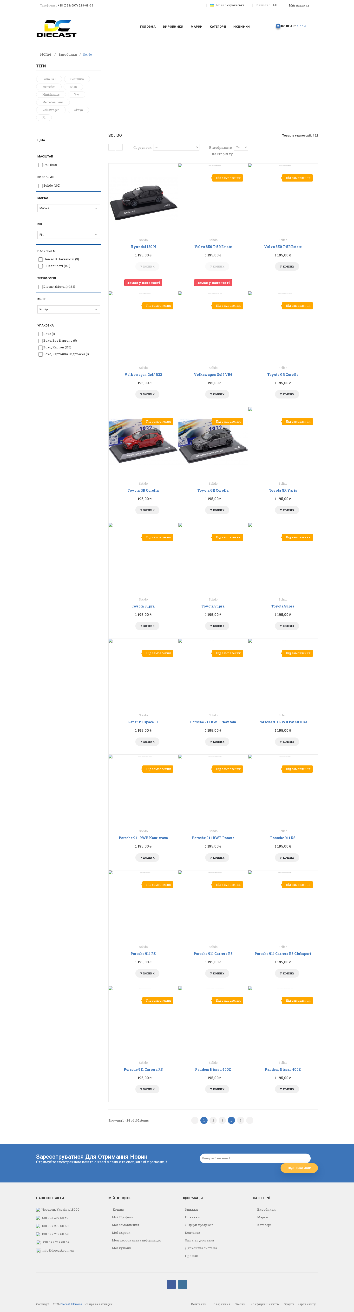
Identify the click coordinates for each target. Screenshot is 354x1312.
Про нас (191, 1255)
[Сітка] (111, 147)
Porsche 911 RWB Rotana (213, 838)
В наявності (56, 266)
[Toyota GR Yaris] (283, 441)
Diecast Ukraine (71, 1304)
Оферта (289, 1304)
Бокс (49, 334)
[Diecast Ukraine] (56, 28)
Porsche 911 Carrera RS (213, 953)
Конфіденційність (264, 1304)
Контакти (192, 1232)
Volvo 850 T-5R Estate (213, 246)
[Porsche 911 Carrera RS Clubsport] (283, 905)
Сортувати (142, 147)
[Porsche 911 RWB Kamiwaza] (143, 789)
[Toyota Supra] (143, 557)
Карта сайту (306, 1304)
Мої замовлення (125, 1225)
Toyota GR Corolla (282, 374)
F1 (44, 117)
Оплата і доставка (199, 1240)
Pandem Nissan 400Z (213, 1069)
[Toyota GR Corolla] (283, 326)
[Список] (119, 147)
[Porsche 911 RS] (283, 789)
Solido (51, 185)
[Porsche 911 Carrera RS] (213, 905)
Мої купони (121, 1248)
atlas (73, 87)
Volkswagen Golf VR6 (213, 374)
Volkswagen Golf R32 (143, 374)
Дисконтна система (200, 1248)
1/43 (50, 165)
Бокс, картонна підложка (66, 354)
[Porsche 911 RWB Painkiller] (283, 673)
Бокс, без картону (60, 340)
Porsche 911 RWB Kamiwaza (143, 838)
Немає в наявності (61, 259)
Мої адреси (121, 1232)
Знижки (191, 1209)
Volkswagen (50, 110)
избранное (262, 26)
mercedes (48, 87)
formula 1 (49, 79)
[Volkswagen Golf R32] (143, 326)
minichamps (51, 94)
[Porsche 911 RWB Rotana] (213, 789)
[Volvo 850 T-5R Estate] (213, 198)
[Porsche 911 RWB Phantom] (213, 673)
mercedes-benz (53, 102)
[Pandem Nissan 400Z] (213, 1021)
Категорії (264, 1225)
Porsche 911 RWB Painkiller (282, 722)
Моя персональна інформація (136, 1240)
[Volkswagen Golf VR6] (213, 326)
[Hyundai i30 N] (143, 198)
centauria (77, 79)
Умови (240, 1304)
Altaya (78, 110)
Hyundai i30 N (143, 246)
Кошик (118, 1209)
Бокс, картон (57, 347)
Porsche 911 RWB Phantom (213, 722)
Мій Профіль (122, 1217)
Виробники (68, 54)
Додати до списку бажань (138, 266)
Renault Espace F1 (143, 722)
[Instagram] (182, 1284)
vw (76, 94)
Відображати (220, 147)
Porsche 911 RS (282, 838)
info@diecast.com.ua (58, 1250)
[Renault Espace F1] (143, 673)
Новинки (192, 1217)
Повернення (220, 1304)
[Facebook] (171, 1284)
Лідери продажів (198, 1225)
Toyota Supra (143, 606)
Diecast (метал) (59, 286)
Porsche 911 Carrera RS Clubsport (283, 953)
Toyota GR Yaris (283, 490)
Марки (262, 1217)
